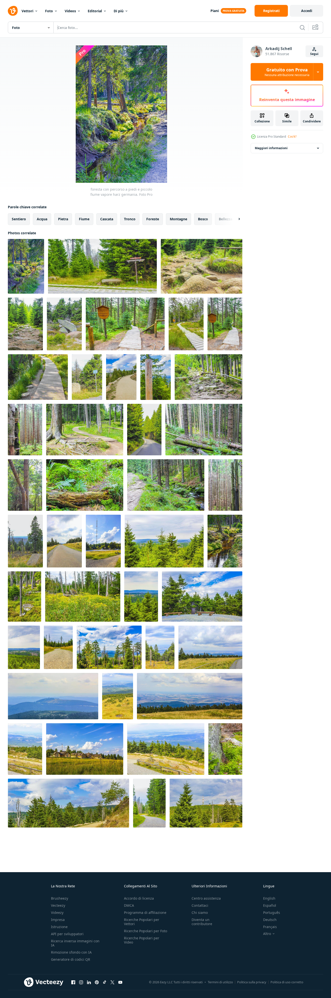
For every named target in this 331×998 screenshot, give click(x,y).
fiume (84, 219)
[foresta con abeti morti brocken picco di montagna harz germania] (121, 377)
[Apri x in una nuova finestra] (112, 982)
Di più (118, 11)
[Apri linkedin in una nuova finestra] (89, 982)
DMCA (129, 905)
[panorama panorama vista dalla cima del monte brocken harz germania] (160, 647)
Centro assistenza (206, 898)
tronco (129, 219)
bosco (203, 219)
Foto (49, 11)
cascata (106, 219)
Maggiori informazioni (271, 148)
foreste (152, 219)
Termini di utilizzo (220, 982)
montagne (178, 219)
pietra (63, 219)
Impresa (58, 919)
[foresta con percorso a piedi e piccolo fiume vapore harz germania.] (26, 266)
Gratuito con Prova (287, 72)
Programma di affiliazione (145, 912)
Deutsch (270, 919)
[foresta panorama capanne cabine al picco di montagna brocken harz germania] (84, 749)
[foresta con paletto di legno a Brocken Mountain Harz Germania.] (155, 377)
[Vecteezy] (13, 11)
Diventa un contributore (202, 921)
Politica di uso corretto (286, 982)
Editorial (95, 11)
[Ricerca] (302, 27)
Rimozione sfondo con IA (71, 952)
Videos (70, 11)
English (269, 898)
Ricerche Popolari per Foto (145, 931)
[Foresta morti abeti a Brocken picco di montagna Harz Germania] (164, 541)
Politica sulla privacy (251, 982)
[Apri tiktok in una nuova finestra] (105, 982)
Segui (314, 54)
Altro (267, 934)
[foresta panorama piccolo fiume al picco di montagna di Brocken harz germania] (225, 541)
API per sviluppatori (67, 934)
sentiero (19, 219)
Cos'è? (292, 136)
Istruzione (59, 926)
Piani (214, 10)
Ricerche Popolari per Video (141, 940)
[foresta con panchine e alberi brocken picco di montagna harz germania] (202, 596)
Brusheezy (59, 898)
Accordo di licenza (139, 898)
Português (271, 912)
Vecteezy (58, 905)
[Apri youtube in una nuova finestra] (120, 982)
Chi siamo (200, 912)
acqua (42, 219)
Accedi (306, 10)
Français (270, 926)
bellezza (225, 219)
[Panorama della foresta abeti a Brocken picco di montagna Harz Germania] (25, 324)
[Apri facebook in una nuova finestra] (73, 982)
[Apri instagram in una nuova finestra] (81, 982)
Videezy (57, 912)
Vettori (27, 11)
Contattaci (200, 905)
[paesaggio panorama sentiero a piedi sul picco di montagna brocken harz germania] (103, 541)
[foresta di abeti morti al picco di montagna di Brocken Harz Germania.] (201, 266)
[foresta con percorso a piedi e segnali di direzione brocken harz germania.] (102, 266)
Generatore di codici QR (70, 959)
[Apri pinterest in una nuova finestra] (97, 982)
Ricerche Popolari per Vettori (141, 921)
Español (269, 905)
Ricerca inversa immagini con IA (75, 943)
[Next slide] (235, 219)
